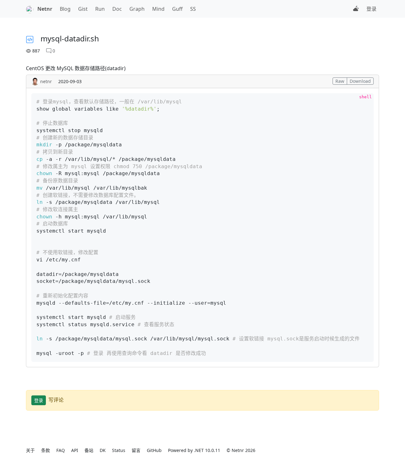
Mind (158, 8)
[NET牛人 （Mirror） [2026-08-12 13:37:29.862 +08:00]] (30, 9)
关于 (30, 450)
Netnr (44, 8)
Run (100, 8)
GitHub (154, 450)
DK (103, 450)
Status (118, 450)
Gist (83, 8)
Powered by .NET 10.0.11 (194, 450)
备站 (88, 450)
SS (193, 8)
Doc (117, 8)
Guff (177, 8)
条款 (45, 450)
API (74, 450)
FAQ (60, 450)
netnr (46, 81)
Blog (65, 8)
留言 (136, 450)
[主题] (356, 9)
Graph (137, 8)
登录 (371, 8)
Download (360, 81)
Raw (339, 81)
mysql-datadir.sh (69, 38)
